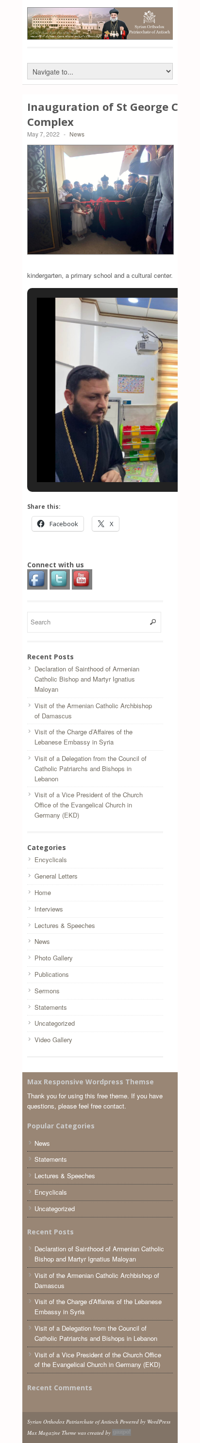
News (76, 134)
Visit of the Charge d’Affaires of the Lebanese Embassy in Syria (83, 736)
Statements (50, 1007)
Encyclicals (50, 859)
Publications (51, 974)
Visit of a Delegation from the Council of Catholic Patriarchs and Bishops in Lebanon (90, 768)
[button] (157, 456)
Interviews (48, 908)
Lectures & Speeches (64, 925)
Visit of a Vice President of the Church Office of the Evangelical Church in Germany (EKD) (88, 805)
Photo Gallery (53, 957)
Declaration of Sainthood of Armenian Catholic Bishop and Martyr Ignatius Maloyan (86, 679)
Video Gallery (53, 1039)
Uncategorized (54, 1023)
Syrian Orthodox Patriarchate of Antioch (72, 1421)
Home (42, 892)
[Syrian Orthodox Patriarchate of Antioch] (100, 35)
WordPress (158, 1421)
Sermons (47, 990)
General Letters (56, 876)
